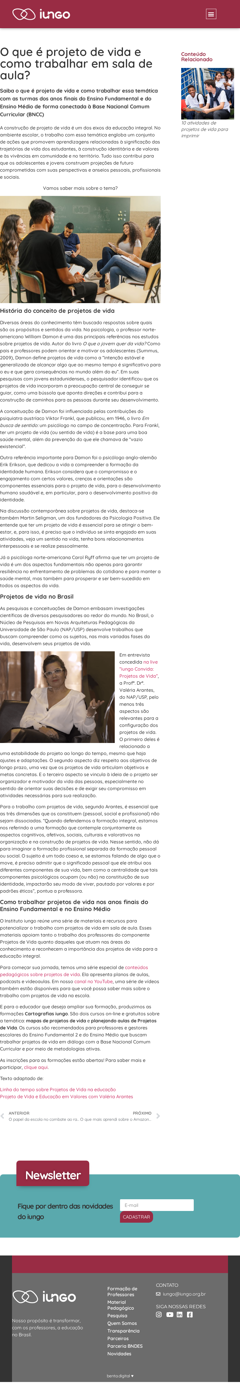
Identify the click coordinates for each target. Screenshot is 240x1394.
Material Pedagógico (120, 1305)
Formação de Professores (122, 1291)
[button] (211, 14)
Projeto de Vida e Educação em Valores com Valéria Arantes (66, 1096)
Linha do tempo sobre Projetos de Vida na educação (58, 1089)
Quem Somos (122, 1323)
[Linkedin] (181, 1314)
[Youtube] (171, 1314)
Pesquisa (117, 1315)
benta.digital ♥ (120, 1375)
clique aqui (36, 1067)
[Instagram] (161, 1314)
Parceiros (118, 1338)
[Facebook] (192, 1314)
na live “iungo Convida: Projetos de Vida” (138, 669)
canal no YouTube (93, 981)
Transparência (123, 1331)
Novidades (119, 1354)
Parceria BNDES (125, 1346)
